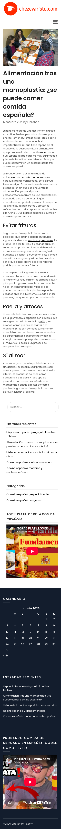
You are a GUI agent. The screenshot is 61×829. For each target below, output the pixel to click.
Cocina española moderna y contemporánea (30, 716)
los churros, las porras (40, 240)
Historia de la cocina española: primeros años (30, 705)
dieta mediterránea (35, 152)
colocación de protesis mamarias (23, 177)
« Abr (6, 655)
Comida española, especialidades (28, 494)
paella (41, 321)
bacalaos (23, 377)
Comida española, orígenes (24, 500)
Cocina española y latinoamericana (29, 462)
